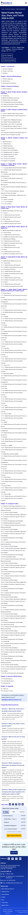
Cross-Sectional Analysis (10, 829)
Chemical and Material (10, 9)
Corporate (22, 812)
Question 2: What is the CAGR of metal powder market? (13, 725)
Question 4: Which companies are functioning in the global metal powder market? (13, 765)
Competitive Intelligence (10, 825)
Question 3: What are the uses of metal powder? (13, 738)
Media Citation (5, 905)
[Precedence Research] (6, 3)
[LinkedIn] (10, 804)
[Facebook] (16, 804)
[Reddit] (22, 804)
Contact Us (14, 852)
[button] (25, 3)
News (2, 899)
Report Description (9, 60)
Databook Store (5, 891)
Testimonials (4, 902)
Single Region (7, 819)
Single (6, 812)
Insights (3, 897)
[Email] (19, 804)
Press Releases (5, 894)
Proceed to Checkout (15, 835)
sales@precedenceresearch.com (11, 699)
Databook (6, 822)
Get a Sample (8, 55)
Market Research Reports (7, 888)
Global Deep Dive (8, 815)
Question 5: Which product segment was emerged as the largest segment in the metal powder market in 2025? (14, 792)
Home (3, 9)
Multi (13, 812)
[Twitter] (13, 804)
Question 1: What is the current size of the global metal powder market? (13, 710)
